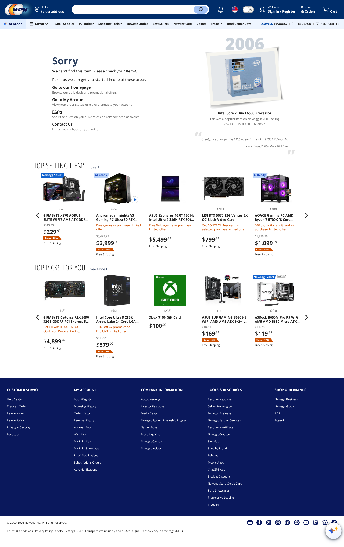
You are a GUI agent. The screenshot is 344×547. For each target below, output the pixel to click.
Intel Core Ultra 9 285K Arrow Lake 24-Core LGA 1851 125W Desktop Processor (116, 319)
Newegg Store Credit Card (225, 483)
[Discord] (324, 522)
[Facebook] (259, 522)
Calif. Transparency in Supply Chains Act (103, 531)
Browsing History (85, 406)
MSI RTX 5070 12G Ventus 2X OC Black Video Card (225, 217)
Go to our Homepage (71, 87)
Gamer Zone (149, 427)
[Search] (201, 10)
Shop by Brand (217, 448)
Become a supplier (220, 399)
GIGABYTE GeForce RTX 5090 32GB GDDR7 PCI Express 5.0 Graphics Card (66, 319)
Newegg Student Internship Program (164, 420)
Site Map (213, 441)
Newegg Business (286, 399)
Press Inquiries (150, 434)
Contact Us (62, 124)
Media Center (150, 413)
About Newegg (150, 399)
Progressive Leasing (221, 498)
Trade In (213, 505)
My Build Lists (83, 441)
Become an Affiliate (220, 427)
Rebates (213, 455)
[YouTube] (306, 522)
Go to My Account (68, 99)
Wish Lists (80, 434)
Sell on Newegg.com (221, 406)
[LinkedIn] (287, 522)
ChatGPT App (216, 469)
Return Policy (15, 420)
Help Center (15, 399)
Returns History (84, 420)
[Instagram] (278, 522)
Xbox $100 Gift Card (165, 317)
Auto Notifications (85, 469)
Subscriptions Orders (87, 462)
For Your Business (219, 413)
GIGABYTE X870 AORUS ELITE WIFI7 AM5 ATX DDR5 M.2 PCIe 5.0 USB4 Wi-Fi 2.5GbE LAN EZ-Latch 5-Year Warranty (65, 217)
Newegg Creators (219, 434)
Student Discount (219, 476)
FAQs (57, 111)
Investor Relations (152, 406)
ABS (277, 413)
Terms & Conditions (20, 531)
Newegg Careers (152, 441)
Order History (83, 413)
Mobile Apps (216, 462)
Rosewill (280, 420)
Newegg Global (285, 406)
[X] (269, 522)
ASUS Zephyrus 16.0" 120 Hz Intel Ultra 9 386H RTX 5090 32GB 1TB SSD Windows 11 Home (171, 217)
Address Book (83, 427)
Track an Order (17, 406)
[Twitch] (315, 522)
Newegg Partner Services (224, 420)
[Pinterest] (297, 522)
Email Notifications (86, 455)
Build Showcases (219, 491)
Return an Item (16, 413)
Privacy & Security (18, 427)
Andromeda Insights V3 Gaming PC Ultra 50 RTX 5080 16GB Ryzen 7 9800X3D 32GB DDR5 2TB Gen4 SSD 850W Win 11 (118, 217)
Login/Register (83, 399)
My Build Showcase (86, 448)
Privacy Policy (44, 531)
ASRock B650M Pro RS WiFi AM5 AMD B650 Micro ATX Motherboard (276, 319)
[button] (50, 9)
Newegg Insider (151, 448)
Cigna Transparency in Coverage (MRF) (157, 531)
